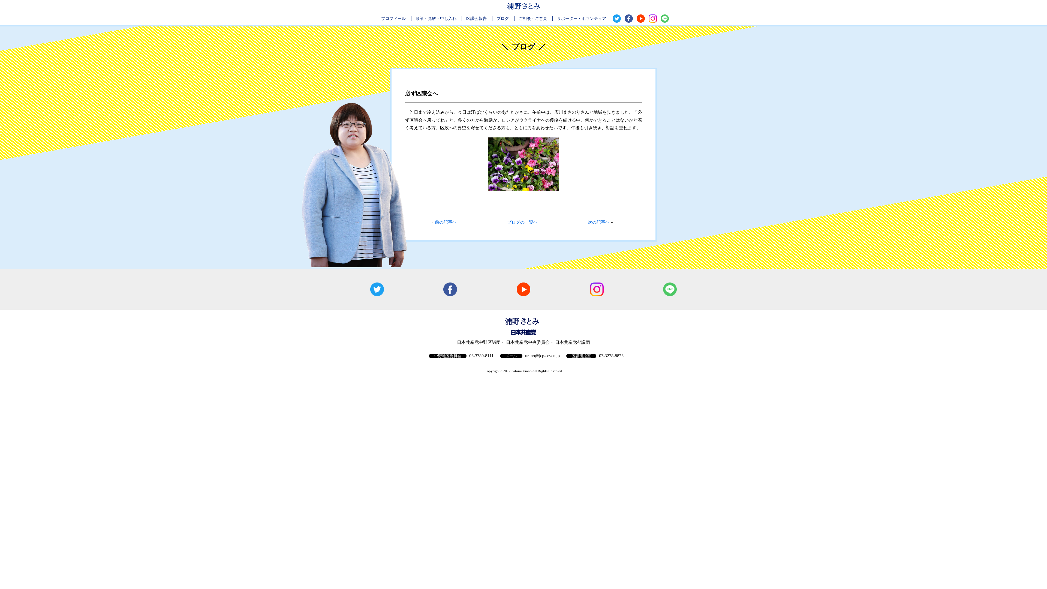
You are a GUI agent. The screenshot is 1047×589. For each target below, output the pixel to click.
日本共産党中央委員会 (528, 342)
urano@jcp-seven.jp (542, 355)
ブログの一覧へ (522, 222)
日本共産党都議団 (572, 342)
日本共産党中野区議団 (479, 342)
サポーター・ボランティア (581, 18)
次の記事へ (599, 222)
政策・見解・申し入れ (436, 18)
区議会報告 (476, 18)
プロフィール (393, 18)
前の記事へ (446, 222)
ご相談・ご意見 (533, 18)
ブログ (503, 18)
